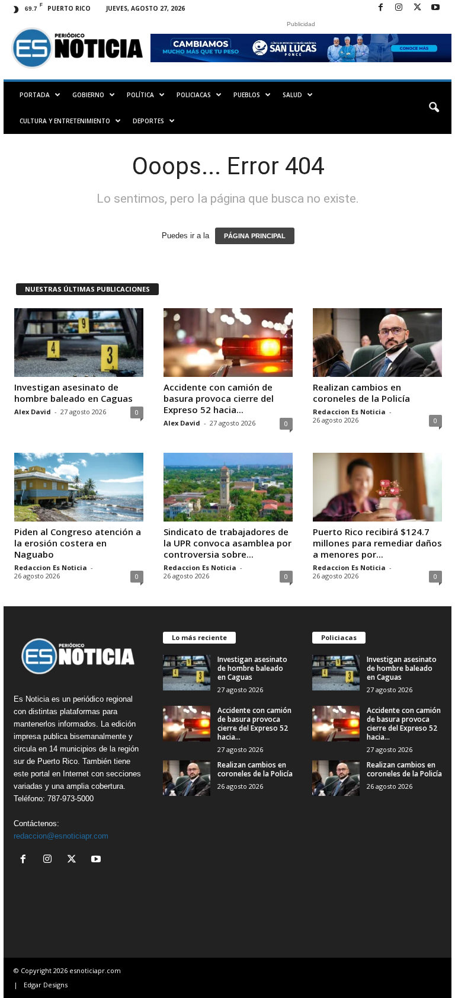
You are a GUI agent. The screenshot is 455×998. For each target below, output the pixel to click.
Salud (292, 95)
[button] (434, 108)
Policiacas (194, 95)
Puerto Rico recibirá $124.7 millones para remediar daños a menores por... (377, 543)
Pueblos (246, 95)
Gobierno (88, 95)
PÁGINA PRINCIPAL (255, 235)
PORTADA (35, 95)
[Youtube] (435, 8)
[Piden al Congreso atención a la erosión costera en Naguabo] (78, 487)
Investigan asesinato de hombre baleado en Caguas (73, 392)
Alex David (32, 411)
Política (140, 95)
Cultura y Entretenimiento (65, 121)
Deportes (148, 121)
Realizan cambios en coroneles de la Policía (361, 392)
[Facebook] (380, 8)
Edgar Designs (46, 984)
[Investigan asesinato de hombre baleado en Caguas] (78, 342)
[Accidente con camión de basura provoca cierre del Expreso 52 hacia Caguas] (228, 342)
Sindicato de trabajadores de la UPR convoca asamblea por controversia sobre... (227, 543)
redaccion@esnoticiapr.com (61, 835)
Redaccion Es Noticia (349, 411)
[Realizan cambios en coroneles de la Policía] (377, 342)
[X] (417, 8)
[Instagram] (399, 8)
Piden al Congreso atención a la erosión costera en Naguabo (77, 543)
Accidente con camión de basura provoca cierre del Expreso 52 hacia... (219, 398)
